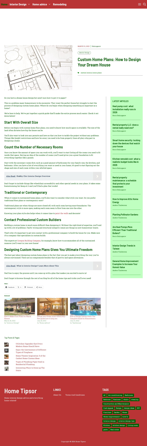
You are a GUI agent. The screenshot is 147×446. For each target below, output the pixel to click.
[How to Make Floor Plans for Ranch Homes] (19, 306)
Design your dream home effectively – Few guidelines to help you (51, 317)
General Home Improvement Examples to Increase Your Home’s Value (125, 263)
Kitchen (106, 425)
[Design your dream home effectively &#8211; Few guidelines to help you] (52, 306)
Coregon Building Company (29, 241)
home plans (97, 73)
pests (105, 430)
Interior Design (18, 4)
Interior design (109, 421)
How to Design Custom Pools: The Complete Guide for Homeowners (82, 317)
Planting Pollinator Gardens (125, 214)
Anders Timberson (120, 205)
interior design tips (126, 421)
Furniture (107, 412)
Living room (133, 425)
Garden (117, 412)
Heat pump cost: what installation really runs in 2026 (124, 109)
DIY (138, 408)
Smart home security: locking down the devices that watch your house (126, 143)
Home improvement (111, 417)
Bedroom (107, 399)
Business (117, 399)
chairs (125, 399)
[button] (144, 4)
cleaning (134, 399)
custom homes (86, 73)
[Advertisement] (73, 25)
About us (57, 395)
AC (104, 395)
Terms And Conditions (75, 395)
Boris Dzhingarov (119, 115)
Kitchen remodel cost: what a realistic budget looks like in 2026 (126, 161)
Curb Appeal (108, 408)
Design (118, 408)
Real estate (114, 430)
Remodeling (59, 4)
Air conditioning (115, 395)
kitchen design (119, 425)
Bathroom (129, 395)
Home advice (39, 4)
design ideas (129, 408)
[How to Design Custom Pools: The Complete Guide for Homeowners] (85, 306)
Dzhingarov (96, 46)
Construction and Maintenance (116, 404)
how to (125, 417)
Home (4, 4)
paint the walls (61, 213)
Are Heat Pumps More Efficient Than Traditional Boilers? (125, 229)
